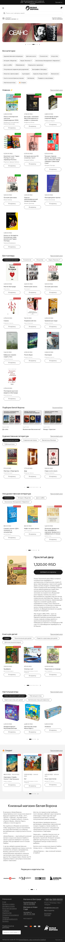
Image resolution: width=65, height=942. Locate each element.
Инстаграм (47, 913)
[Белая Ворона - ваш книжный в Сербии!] (32, 8)
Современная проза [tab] (11, 260)
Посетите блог (57, 407)
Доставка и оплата (8, 906)
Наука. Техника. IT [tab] (54, 260)
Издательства (6, 913)
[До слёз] (12, 417)
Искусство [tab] (39, 260)
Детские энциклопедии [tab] (13, 642)
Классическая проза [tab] (11, 440)
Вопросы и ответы (8, 904)
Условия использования (10, 915)
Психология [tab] (27, 260)
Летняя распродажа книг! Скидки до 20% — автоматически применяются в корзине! (32, 2)
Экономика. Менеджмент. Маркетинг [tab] (17, 502)
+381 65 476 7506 (29, 914)
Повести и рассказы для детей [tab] (47, 638)
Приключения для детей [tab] (23, 638)
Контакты (5, 921)
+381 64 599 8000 (29, 904)
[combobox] (32, 13)
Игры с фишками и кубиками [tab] (14, 696)
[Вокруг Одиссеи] (53, 417)
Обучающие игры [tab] (36, 696)
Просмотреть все (56, 90)
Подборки (5, 911)
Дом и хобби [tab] (40, 498)
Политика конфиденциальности (10, 918)
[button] (61, 8)
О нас (4, 902)
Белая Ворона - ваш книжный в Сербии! (32, 939)
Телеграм (47, 915)
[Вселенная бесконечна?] (32, 417)
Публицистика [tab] (9, 444)
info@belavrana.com (51, 908)
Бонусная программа (9, 908)
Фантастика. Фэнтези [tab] (49, 440)
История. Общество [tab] (24, 498)
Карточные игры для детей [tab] (14, 700)
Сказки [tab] (7, 638)
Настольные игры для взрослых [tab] (38, 700)
